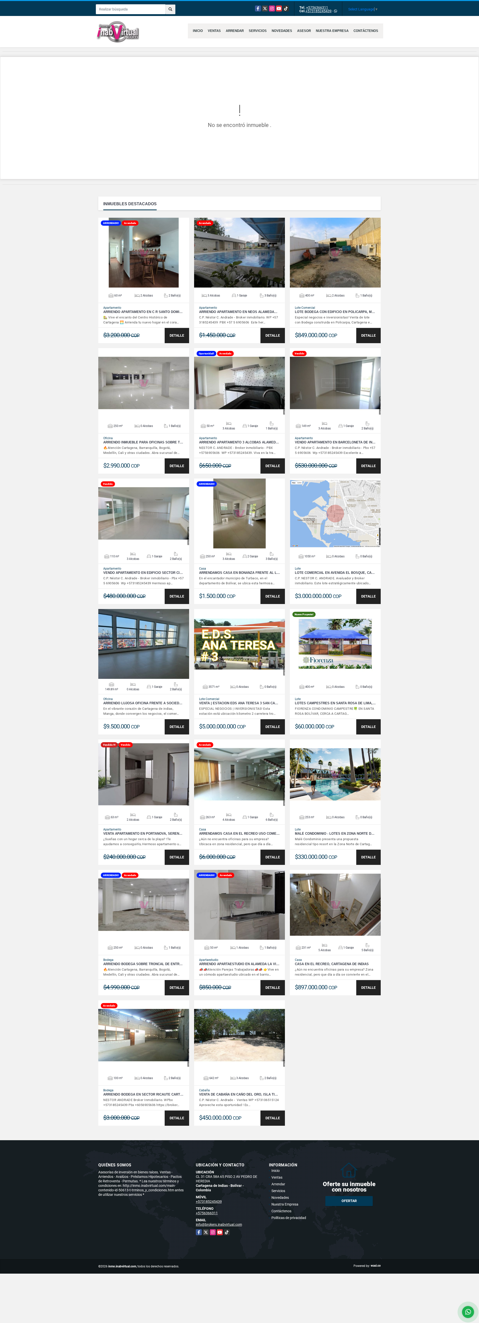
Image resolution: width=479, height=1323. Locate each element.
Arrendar (235, 31)
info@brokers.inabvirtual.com (219, 1224)
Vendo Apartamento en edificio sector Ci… (143, 573)
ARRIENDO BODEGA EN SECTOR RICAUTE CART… (143, 1094)
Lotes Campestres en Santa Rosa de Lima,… (335, 703)
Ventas (214, 31)
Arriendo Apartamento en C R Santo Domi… (143, 312)
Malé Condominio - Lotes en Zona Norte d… (334, 833)
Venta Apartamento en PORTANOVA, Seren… (142, 833)
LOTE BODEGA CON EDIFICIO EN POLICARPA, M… (335, 312)
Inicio (198, 31)
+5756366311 (317, 7)
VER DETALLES (143, 252)
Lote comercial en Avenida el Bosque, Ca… (335, 573)
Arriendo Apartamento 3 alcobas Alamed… (239, 442)
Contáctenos (366, 31)
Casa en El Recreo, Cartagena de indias (332, 964)
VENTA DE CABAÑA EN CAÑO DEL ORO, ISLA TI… (238, 1094)
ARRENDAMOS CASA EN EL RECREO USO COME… (239, 833)
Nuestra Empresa (332, 31)
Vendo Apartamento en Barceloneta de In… (335, 442)
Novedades (282, 31)
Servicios (258, 31)
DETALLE (177, 335)
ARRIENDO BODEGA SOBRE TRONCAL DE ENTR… (143, 964)
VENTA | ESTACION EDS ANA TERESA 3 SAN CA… (238, 703)
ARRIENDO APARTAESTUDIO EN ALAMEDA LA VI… (239, 964)
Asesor (304, 31)
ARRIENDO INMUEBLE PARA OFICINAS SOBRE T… (143, 442)
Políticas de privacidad (288, 1218)
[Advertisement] (239, 1285)
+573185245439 (319, 11)
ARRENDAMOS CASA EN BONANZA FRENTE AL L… (239, 573)
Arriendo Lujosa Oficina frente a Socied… (142, 703)
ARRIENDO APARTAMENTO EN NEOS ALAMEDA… (238, 312)
